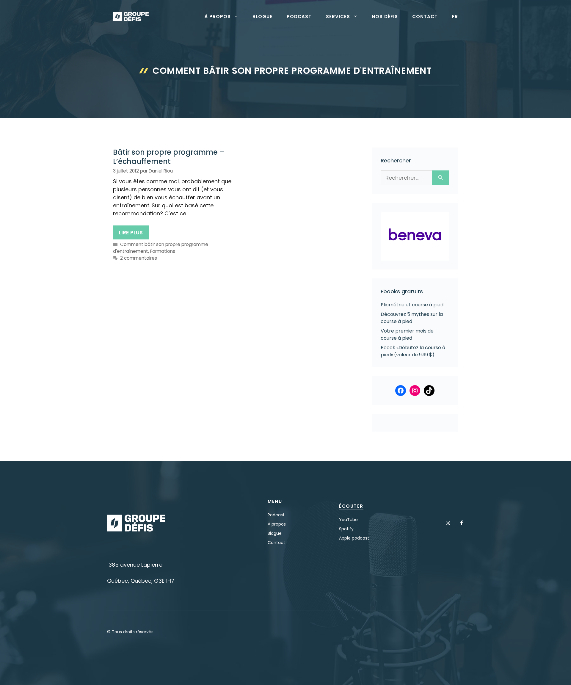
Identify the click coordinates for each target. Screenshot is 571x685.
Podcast (299, 17)
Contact (425, 17)
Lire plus (131, 232)
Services (338, 17)
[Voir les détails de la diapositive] (415, 236)
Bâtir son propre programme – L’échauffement (169, 156)
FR (455, 17)
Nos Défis (385, 17)
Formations (162, 251)
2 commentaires (138, 258)
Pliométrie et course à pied (412, 304)
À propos (217, 17)
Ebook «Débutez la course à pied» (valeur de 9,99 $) (413, 351)
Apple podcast (354, 538)
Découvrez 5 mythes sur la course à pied (412, 318)
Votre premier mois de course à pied (407, 334)
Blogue (262, 17)
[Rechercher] (440, 177)
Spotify (346, 529)
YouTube (348, 520)
